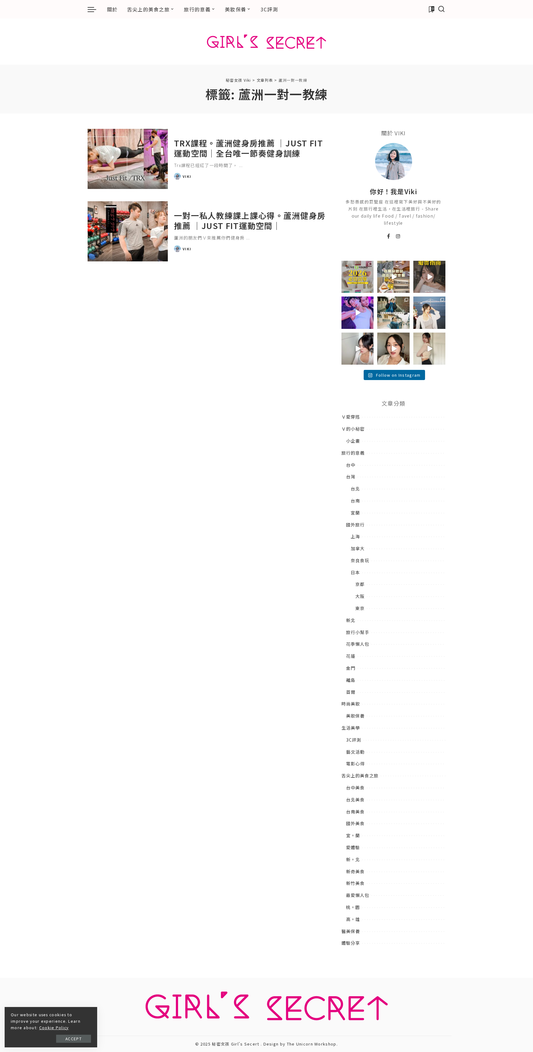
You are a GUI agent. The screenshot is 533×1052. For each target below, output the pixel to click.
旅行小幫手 (357, 632)
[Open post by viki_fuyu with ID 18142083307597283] (357, 313)
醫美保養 (350, 931)
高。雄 (353, 919)
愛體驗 (353, 847)
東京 (360, 608)
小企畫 (353, 441)
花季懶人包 (357, 644)
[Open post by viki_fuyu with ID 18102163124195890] (393, 277)
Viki (187, 176)
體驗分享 (350, 943)
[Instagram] (398, 236)
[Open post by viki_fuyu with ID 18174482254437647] (429, 313)
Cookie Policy (54, 1027)
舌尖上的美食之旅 (359, 775)
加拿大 (358, 548)
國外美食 (355, 823)
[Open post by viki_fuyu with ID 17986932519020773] (357, 349)
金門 (350, 668)
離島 (350, 680)
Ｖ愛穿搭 (350, 417)
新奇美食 (355, 871)
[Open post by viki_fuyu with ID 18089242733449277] (393, 349)
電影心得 (355, 763)
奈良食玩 (360, 560)
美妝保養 (355, 716)
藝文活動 (355, 752)
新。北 (353, 859)
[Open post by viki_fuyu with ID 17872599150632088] (429, 277)
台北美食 (355, 799)
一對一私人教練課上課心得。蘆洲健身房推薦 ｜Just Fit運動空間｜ (249, 220)
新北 (350, 620)
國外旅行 (355, 525)
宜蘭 (355, 513)
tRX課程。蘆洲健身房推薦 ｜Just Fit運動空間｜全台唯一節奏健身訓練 (248, 148)
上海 (355, 536)
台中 (350, 465)
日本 (355, 572)
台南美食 (355, 811)
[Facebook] (389, 236)
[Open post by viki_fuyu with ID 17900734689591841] (357, 277)
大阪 (360, 596)
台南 (355, 500)
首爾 (350, 692)
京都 (360, 584)
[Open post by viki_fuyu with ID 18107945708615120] (393, 313)
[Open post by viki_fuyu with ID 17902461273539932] (429, 349)
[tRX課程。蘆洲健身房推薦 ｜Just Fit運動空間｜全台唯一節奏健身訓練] (128, 159)
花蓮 (350, 656)
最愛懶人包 (357, 895)
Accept (73, 1038)
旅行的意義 (353, 453)
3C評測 (353, 740)
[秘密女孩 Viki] (266, 42)
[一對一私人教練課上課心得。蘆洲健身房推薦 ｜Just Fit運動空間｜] (128, 231)
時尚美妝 (350, 704)
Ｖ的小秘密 (353, 429)
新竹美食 (355, 883)
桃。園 (353, 907)
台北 (355, 488)
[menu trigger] (95, 9)
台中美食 (355, 787)
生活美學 (350, 728)
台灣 (350, 476)
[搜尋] (441, 9)
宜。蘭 (353, 835)
